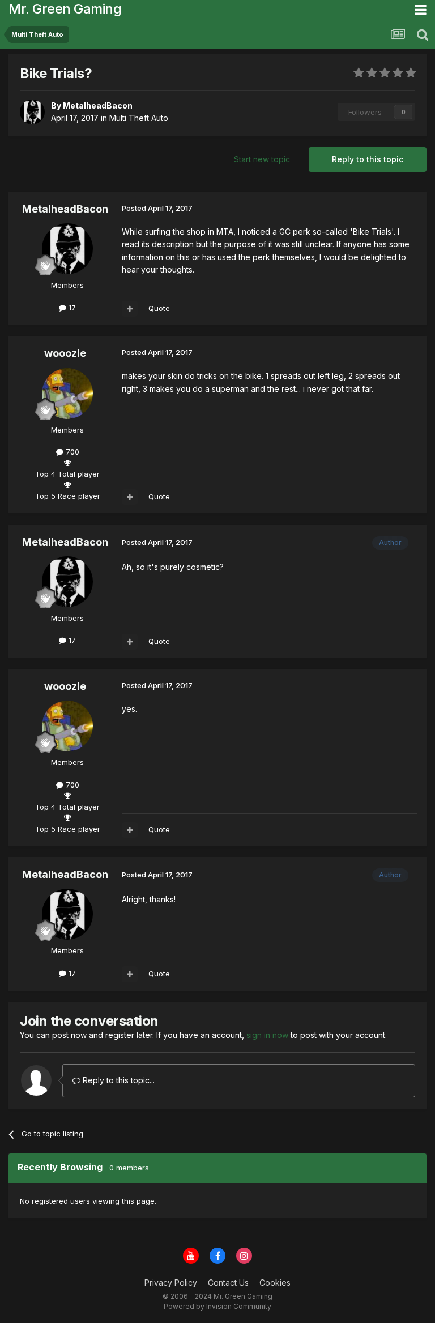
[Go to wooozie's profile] (67, 393)
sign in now (267, 1035)
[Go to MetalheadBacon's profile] (32, 112)
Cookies (275, 1282)
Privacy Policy (170, 1282)
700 (71, 451)
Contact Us (228, 1282)
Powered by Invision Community (217, 1306)
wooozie (65, 353)
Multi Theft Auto (138, 118)
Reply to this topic (367, 159)
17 (71, 307)
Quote (159, 308)
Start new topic (262, 159)
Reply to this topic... (117, 1080)
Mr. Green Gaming (64, 9)
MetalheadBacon (65, 209)
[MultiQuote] (130, 309)
